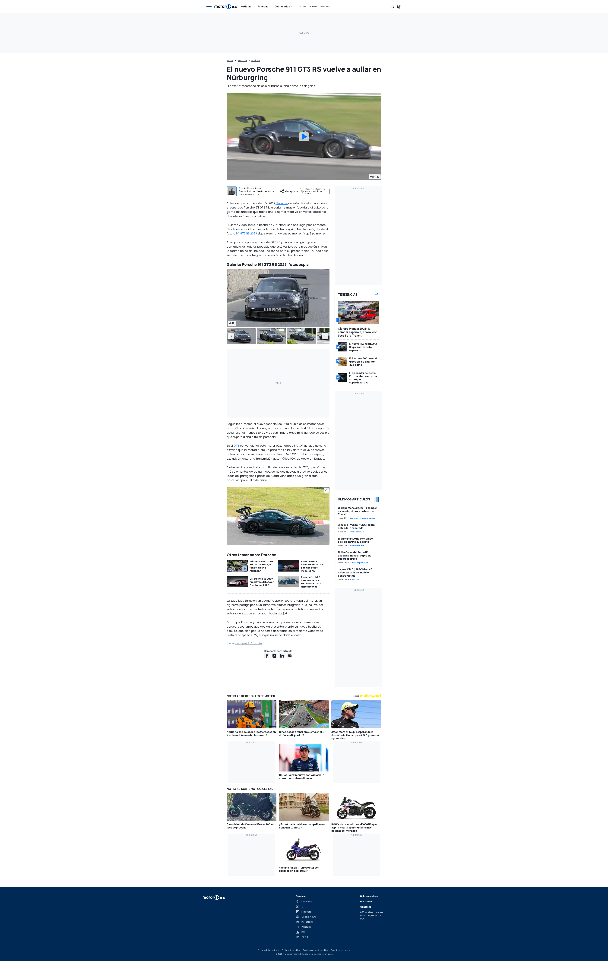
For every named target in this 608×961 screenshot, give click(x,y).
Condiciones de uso (340, 950)
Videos (313, 6)
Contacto (365, 906)
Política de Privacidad (268, 950)
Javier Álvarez (265, 191)
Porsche (242, 60)
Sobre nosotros (369, 896)
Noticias (246, 6)
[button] (231, 336)
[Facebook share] (267, 656)
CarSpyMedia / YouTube (248, 643)
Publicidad (366, 901)
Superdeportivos (359, 562)
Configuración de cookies (315, 950)
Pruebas (263, 6)
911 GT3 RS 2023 (246, 233)
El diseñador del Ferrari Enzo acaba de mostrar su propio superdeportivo (355, 555)
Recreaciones (356, 532)
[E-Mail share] (289, 656)
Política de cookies (291, 950)
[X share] (274, 656)
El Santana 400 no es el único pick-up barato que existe (355, 540)
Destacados (282, 6)
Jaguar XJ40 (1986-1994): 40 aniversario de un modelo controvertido (355, 572)
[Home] (225, 6)
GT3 (237, 446)
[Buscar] (392, 6)
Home (230, 60)
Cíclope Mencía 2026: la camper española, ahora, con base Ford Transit (357, 511)
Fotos (302, 6)
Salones (325, 6)
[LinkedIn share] (282, 656)
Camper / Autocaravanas (363, 518)
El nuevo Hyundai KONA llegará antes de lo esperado (356, 526)
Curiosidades (357, 545)
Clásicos (354, 579)
